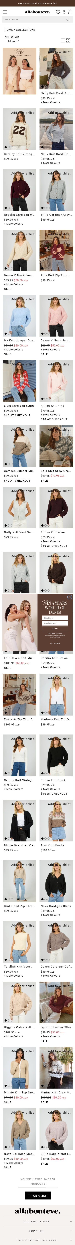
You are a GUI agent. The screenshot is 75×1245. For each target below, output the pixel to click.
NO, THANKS (55, 643)
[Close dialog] (70, 597)
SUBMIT (55, 628)
